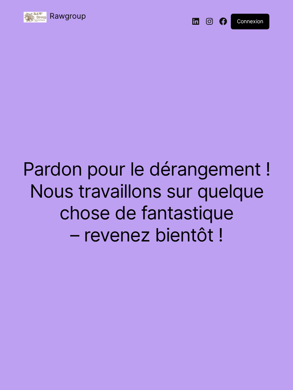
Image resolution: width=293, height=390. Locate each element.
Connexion (250, 21)
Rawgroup (68, 16)
